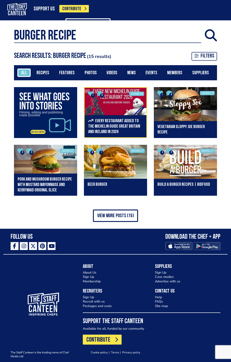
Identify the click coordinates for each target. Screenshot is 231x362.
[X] (33, 246)
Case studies (164, 277)
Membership (92, 281)
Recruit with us (94, 301)
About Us (89, 272)
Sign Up (88, 277)
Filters (207, 56)
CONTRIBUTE (71, 9)
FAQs (159, 301)
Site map (161, 306)
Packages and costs (97, 306)
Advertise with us (167, 281)
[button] (115, 216)
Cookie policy (99, 352)
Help (158, 297)
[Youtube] (51, 246)
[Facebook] (14, 246)
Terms (115, 352)
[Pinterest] (42, 246)
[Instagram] (24, 246)
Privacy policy (131, 352)
